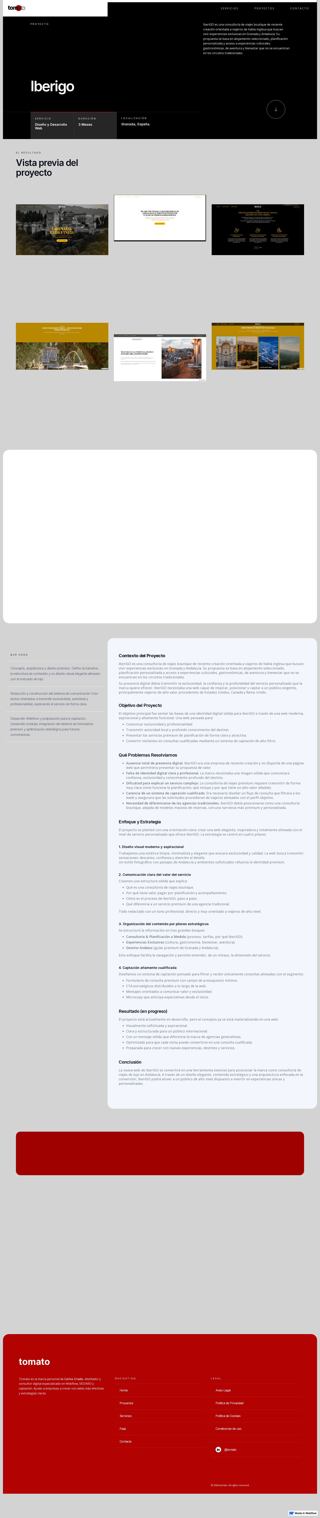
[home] (14, 8)
